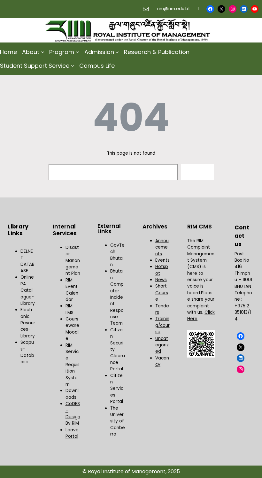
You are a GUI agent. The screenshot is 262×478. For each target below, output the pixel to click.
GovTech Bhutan (117, 255)
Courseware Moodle (72, 329)
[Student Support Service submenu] (72, 65)
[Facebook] (210, 9)
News (161, 280)
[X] (221, 9)
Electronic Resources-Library (27, 323)
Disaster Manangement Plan (73, 260)
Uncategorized (162, 345)
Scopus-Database (27, 352)
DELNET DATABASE (27, 261)
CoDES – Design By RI (73, 413)
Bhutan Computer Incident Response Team (117, 297)
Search (197, 172)
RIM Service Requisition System (73, 364)
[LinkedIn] (244, 9)
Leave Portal (72, 433)
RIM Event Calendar (72, 290)
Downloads (72, 394)
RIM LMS (69, 309)
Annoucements (162, 247)
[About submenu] (42, 52)
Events (162, 260)
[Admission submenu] (117, 52)
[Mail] (146, 9)
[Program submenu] (77, 52)
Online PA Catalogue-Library (27, 290)
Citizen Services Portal (116, 389)
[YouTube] (254, 9)
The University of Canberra (117, 421)
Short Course (161, 292)
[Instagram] (232, 9)
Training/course (162, 325)
